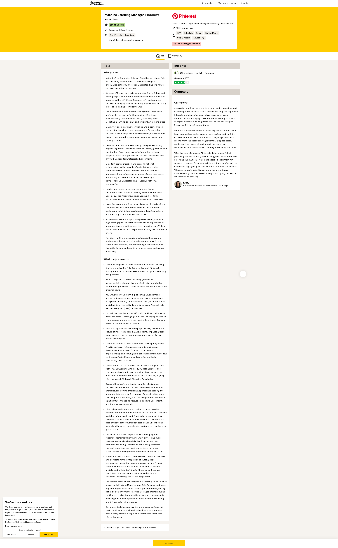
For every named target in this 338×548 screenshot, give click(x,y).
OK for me (48, 535)
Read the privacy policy (13, 526)
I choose (30, 535)
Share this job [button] (113, 527)
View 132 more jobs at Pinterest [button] (140, 527)
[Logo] (97, 3)
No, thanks (11, 535)
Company (177, 55)
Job (163, 55)
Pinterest (152, 15)
